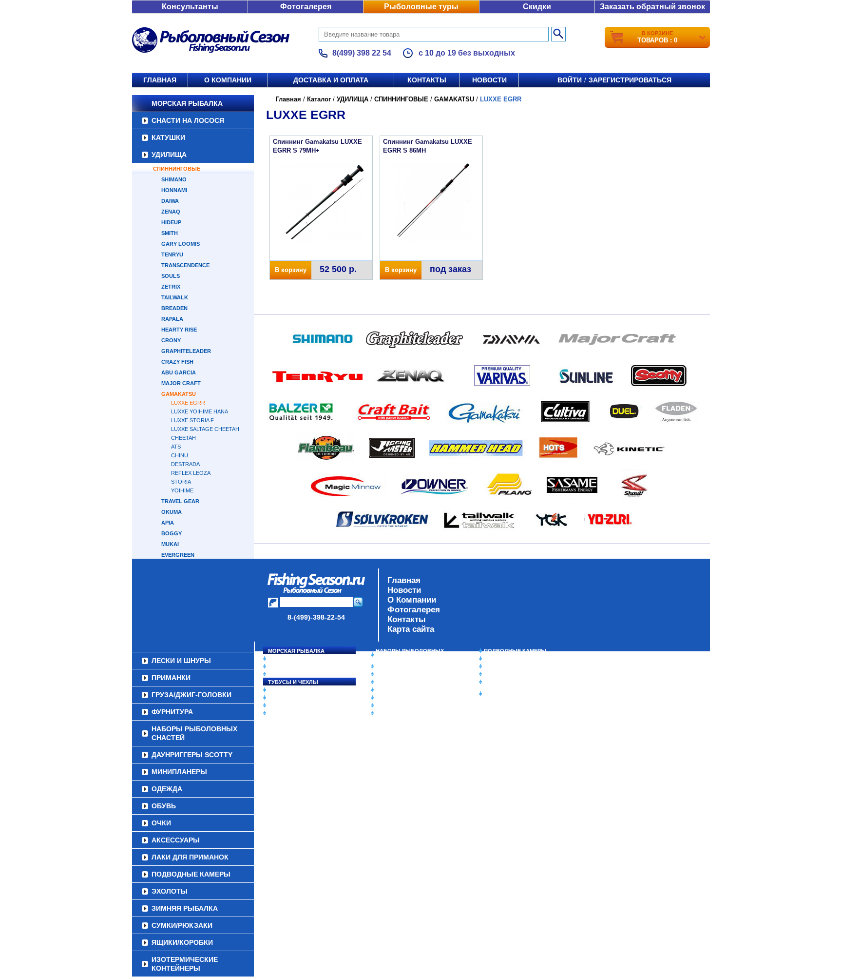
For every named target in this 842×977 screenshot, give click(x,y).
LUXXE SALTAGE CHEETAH (205, 429)
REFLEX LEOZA (190, 473)
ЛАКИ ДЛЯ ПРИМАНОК (406, 713)
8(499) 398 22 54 (361, 53)
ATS (176, 446)
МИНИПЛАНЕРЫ (398, 674)
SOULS (170, 276)
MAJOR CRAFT (181, 383)
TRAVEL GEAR (180, 501)
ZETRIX (170, 287)
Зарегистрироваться (630, 80)
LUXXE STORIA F (192, 420)
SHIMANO (174, 179)
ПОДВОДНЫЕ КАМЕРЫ (515, 651)
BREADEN (174, 308)
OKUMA (171, 512)
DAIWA (170, 201)
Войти (569, 80)
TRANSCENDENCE (185, 265)
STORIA (181, 482)
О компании (227, 80)
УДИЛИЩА (169, 154)
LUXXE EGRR (188, 403)
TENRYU (172, 254)
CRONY (171, 340)
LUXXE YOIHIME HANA (199, 411)
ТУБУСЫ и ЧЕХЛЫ (293, 682)
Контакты (426, 80)
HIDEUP (171, 222)
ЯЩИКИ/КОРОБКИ (508, 682)
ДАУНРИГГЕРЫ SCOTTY (408, 666)
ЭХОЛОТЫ (498, 659)
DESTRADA (185, 464)
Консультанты (190, 6)
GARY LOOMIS (180, 244)
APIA (167, 523)
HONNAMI (174, 190)
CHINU (179, 455)
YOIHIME (182, 490)
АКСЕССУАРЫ (395, 705)
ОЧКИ (383, 698)
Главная (159, 80)
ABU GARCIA (178, 372)
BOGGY (171, 533)
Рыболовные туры (421, 6)
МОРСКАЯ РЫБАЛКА (187, 103)
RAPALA (172, 319)
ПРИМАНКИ (283, 698)
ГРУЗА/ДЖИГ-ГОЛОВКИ (299, 705)
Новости (489, 80)
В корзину (290, 270)
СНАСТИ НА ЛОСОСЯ (188, 120)
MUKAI (170, 544)
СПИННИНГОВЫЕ (176, 169)
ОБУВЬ (385, 690)
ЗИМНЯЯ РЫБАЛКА (510, 666)
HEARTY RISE (179, 329)
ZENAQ (170, 212)
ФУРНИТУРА (284, 713)
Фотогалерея (305, 6)
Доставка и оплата (330, 80)
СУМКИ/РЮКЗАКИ (507, 674)
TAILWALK (174, 297)
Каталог (319, 99)
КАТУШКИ (168, 137)
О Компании (411, 600)
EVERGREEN (177, 555)
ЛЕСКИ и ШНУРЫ (291, 690)
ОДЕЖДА (388, 682)
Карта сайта (410, 629)
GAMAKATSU (178, 394)
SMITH (169, 233)
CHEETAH (183, 438)
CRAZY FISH (177, 362)
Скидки (537, 6)
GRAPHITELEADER (186, 351)
